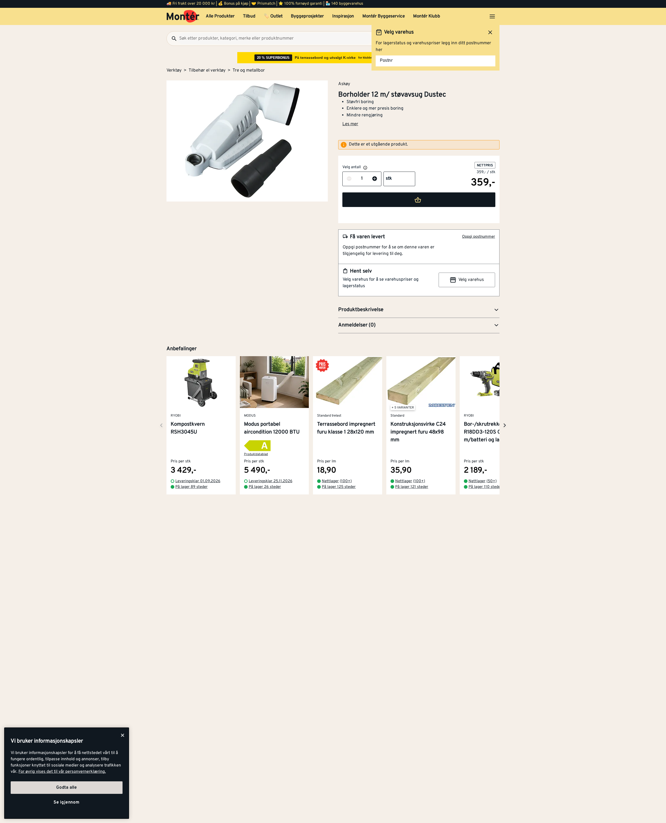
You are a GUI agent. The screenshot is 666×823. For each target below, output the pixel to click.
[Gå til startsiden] (183, 16)
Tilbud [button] (249, 16)
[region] (66, 773)
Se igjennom (67, 802)
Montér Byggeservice (383, 16)
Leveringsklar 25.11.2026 (270, 481)
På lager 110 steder (485, 487)
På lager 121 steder (411, 487)
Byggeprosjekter (307, 16)
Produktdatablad (256, 454)
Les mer (350, 124)
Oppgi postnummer (478, 236)
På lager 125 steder (339, 487)
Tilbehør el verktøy (207, 70)
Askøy (344, 83)
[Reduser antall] (349, 178)
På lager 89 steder (191, 487)
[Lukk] (122, 735)
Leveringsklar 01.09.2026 (197, 481)
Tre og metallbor (249, 70)
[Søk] (172, 38)
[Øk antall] (374, 178)
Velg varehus (471, 280)
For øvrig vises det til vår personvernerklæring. (62, 771)
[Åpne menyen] (492, 16)
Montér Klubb (426, 16)
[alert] (418, 144)
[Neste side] (161, 425)
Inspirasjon (343, 16)
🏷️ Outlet (273, 16)
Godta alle (66, 787)
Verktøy (174, 70)
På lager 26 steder (265, 487)
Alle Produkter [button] (220, 16)
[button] (418, 310)
